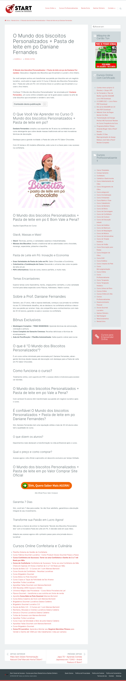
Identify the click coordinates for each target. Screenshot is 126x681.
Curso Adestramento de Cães (105, 182)
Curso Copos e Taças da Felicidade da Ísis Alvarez (33, 580)
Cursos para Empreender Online (107, 337)
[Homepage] (19, 9)
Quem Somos (69, 673)
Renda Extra (85, 8)
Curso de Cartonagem (105, 211)
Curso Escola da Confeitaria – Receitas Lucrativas (33, 571)
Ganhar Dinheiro (99, 8)
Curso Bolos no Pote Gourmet (25, 577)
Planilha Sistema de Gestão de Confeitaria (30, 552)
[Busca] (119, 6)
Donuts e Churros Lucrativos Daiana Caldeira (31, 613)
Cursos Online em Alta (104, 294)
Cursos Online (102, 291)
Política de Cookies (98, 673)
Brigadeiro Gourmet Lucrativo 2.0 (26, 604)
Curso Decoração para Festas (105, 248)
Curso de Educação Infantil (104, 221)
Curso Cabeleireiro (103, 203)
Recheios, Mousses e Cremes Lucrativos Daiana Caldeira (36, 610)
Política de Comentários (113, 673)
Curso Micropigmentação (103, 267)
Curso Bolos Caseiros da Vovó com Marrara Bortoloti (34, 599)
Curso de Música (103, 233)
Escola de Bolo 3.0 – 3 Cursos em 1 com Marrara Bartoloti (36, 569)
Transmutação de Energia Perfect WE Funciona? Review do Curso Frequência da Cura (107, 120)
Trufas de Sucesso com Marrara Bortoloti (29, 615)
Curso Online (101, 272)
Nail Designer (101, 316)
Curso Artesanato (103, 198)
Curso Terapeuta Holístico (103, 284)
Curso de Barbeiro (103, 206)
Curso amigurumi (103, 192)
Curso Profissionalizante (103, 276)
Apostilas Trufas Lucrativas (24, 582)
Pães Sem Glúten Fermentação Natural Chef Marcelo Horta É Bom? (26, 657)
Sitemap (118, 676)
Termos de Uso (102, 676)
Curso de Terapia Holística (103, 240)
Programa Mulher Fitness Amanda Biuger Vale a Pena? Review (107, 128)
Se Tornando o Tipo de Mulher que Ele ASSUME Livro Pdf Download (105, 95)
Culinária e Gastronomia (105, 178)
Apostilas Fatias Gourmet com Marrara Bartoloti (32, 585)
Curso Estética (102, 261)
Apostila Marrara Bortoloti (35, 596)
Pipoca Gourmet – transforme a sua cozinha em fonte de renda (38, 593)
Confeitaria (100, 176)
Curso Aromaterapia (104, 195)
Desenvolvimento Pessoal (103, 303)
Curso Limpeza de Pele (105, 264)
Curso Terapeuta (103, 280)
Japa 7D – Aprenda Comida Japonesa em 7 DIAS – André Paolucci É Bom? (69, 658)
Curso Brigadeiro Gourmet (23, 574)
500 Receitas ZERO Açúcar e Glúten (27, 588)
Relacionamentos (103, 319)
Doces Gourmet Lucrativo (102, 309)
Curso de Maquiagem (104, 231)
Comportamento (102, 173)
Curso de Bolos (102, 209)
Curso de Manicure (103, 228)
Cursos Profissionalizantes (68, 8)
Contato (111, 676)
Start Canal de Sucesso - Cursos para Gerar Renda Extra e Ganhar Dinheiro (33, 673)
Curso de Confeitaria (104, 214)
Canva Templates (103, 170)
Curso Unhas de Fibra (104, 288)
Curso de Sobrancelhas (105, 236)
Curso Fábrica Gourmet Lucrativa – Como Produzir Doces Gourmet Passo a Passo (46, 555)
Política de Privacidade (82, 673)
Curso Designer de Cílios (103, 254)
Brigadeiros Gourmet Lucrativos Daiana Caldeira (32, 602)
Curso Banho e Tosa (104, 200)
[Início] (7, 674)
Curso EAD (100, 258)
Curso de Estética (103, 225)
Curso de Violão (102, 244)
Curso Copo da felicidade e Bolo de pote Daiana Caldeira (36, 621)
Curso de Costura (103, 217)
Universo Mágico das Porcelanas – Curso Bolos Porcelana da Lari (39, 591)
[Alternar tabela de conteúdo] (44, 104)
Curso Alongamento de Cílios (105, 188)
